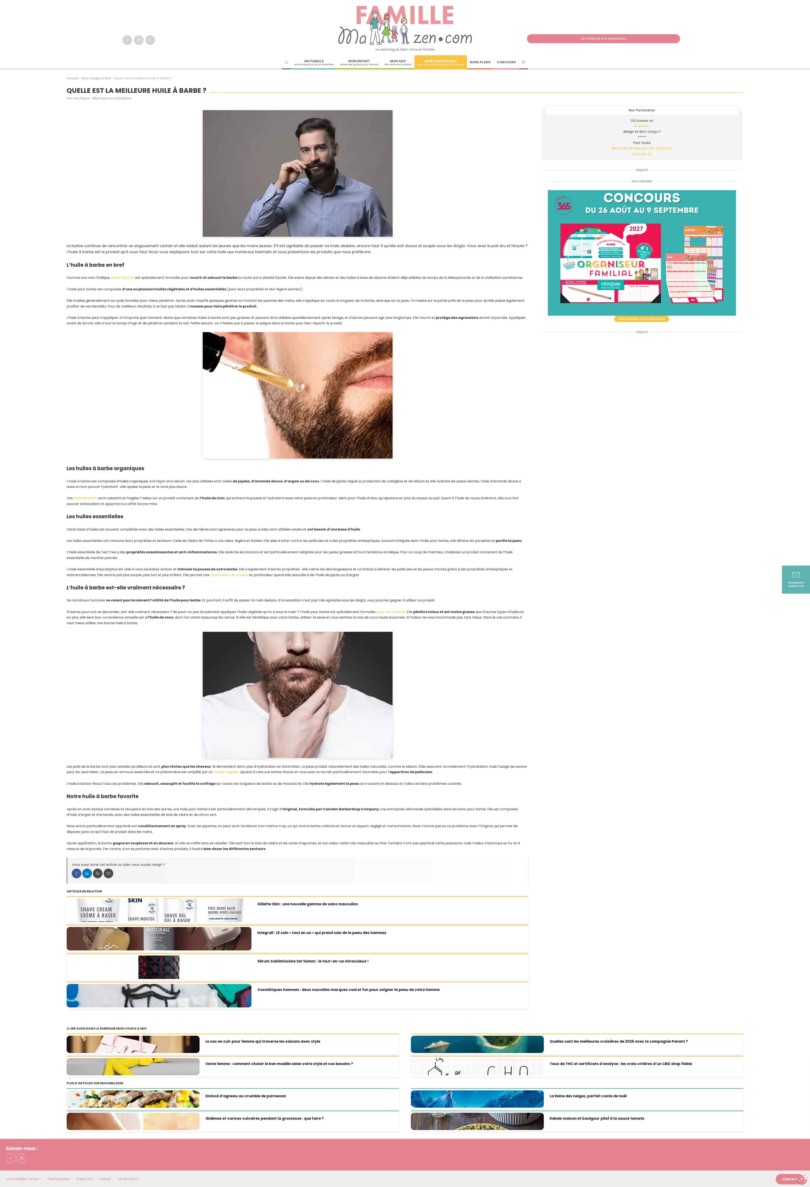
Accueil (72, 78)
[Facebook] (127, 40)
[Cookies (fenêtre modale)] (802, 1180)
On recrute (128, 1179)
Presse (105, 1179)
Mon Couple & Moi (96, 78)
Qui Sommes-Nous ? (23, 1179)
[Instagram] (139, 40)
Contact (790, 1179)
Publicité (84, 1179)
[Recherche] (150, 40)
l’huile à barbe (122, 277)
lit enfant (641, 126)
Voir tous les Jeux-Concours (642, 319)
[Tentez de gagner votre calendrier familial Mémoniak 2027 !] (642, 253)
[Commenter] (98, 873)
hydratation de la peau (229, 575)
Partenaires (59, 1179)
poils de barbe (85, 498)
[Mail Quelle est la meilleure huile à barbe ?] (108, 873)
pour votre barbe (390, 611)
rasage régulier (226, 772)
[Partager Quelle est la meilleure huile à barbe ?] (76, 873)
